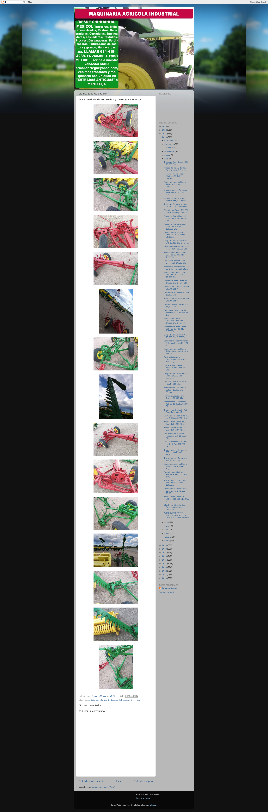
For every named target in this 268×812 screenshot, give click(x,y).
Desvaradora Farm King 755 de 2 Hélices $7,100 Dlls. (176, 417)
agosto (167, 155)
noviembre (169, 144)
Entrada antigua (143, 781)
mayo (167, 526)
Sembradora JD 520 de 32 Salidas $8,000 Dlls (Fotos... (175, 390)
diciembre (169, 140)
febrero (167, 537)
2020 (164, 137)
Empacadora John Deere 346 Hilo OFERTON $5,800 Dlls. (175, 275)
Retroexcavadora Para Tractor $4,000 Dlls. (174, 397)
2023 (164, 126)
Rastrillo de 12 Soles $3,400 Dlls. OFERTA (176, 288)
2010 (164, 578)
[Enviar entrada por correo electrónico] (121, 696)
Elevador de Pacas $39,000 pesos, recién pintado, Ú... (176, 211)
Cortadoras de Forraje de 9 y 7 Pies (124, 700)
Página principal (143, 798)
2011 (164, 575)
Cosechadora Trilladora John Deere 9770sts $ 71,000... (175, 235)
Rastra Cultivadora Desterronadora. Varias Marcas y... (175, 359)
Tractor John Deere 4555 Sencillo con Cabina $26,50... (175, 482)
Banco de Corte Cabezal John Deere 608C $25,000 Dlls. (175, 226)
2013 (164, 567)
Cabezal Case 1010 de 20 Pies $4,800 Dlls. (175, 383)
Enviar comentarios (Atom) (103, 787)
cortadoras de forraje (97, 700)
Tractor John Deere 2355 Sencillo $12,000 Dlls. (175, 423)
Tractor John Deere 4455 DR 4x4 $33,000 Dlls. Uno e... (176, 499)
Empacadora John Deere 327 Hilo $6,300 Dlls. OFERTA (175, 255)
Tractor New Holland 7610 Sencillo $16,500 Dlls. (175, 429)
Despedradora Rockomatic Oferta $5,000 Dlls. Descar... (175, 376)
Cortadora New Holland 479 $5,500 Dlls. (176, 305)
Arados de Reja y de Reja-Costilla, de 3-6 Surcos (175, 169)
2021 (164, 134)
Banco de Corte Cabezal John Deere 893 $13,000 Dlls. (176, 218)
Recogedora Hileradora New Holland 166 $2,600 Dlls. (176, 248)
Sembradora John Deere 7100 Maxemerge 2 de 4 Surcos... (176, 351)
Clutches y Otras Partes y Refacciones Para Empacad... (175, 507)
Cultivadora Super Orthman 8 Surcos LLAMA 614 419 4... (176, 343)
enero (167, 541)
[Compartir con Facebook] (134, 696)
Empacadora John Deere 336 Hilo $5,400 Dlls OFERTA (175, 329)
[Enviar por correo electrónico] (126, 696)
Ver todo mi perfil (166, 592)
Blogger (153, 805)
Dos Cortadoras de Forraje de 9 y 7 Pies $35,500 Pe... (176, 444)
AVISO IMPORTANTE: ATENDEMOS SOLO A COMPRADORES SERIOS (176, 515)
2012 (164, 571)
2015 (164, 560)
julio (166, 159)
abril (166, 530)
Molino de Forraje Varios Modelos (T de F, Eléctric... (175, 176)
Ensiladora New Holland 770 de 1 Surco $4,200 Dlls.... (176, 268)
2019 (164, 545)
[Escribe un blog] (128, 696)
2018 (164, 549)
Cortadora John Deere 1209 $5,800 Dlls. (176, 294)
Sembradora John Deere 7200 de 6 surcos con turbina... (175, 184)
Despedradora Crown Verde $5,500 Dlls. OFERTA (176, 336)
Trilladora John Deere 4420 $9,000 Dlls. (176, 163)
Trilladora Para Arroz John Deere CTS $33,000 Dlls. (176, 205)
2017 (164, 553)
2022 (164, 130)
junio (166, 522)
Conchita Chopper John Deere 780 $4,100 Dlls (175, 262)
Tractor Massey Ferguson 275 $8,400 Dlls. (175, 459)
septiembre (169, 151)
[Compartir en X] (131, 696)
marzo (167, 533)
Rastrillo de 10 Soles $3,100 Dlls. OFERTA (176, 299)
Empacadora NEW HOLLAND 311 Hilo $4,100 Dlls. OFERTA (174, 320)
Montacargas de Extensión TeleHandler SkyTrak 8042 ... (175, 192)
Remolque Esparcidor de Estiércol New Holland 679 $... (176, 312)
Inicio (119, 781)
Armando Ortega (170, 588)
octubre (168, 148)
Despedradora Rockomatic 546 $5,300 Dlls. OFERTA (176, 242)
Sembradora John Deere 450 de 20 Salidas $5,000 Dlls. (176, 404)
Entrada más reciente (92, 781)
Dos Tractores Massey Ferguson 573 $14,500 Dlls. (175, 436)
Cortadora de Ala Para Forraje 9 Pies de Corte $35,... (175, 474)
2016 (164, 556)
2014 (164, 564)
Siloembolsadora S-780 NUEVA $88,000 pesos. (175, 199)
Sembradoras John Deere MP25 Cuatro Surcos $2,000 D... (175, 466)
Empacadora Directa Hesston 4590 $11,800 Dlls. (175, 367)
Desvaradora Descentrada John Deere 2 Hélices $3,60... (175, 491)
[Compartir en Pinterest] (136, 696)
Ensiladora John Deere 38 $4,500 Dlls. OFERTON (175, 282)
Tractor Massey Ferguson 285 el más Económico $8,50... (175, 452)
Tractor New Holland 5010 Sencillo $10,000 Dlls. (175, 411)
